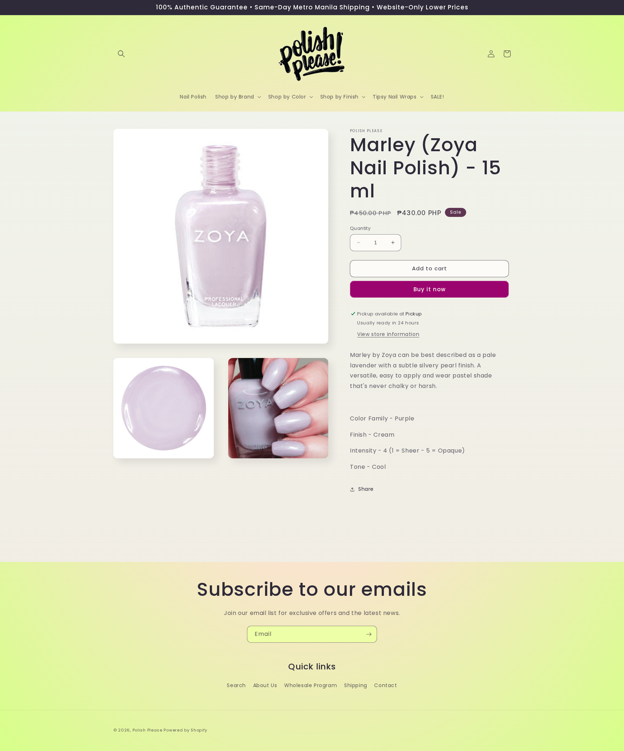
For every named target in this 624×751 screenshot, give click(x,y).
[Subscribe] (369, 634)
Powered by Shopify (185, 730)
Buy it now (429, 289)
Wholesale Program (310, 685)
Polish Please (147, 730)
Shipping (355, 685)
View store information (388, 334)
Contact (385, 685)
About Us (265, 685)
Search (236, 685)
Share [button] (366, 489)
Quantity (360, 228)
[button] (121, 54)
